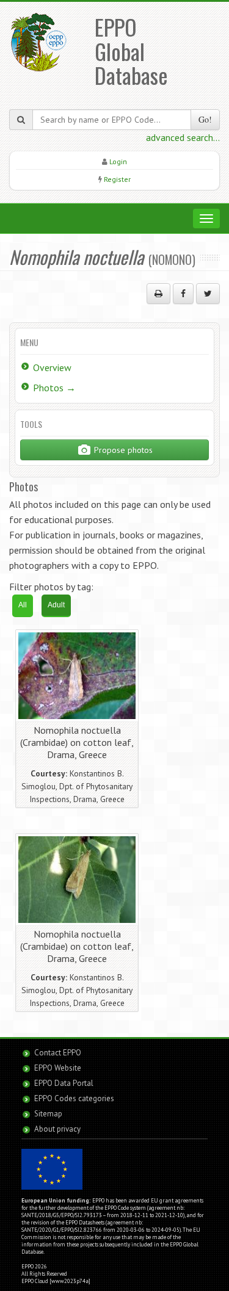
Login (118, 161)
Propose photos (122, 449)
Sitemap (48, 1113)
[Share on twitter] (208, 293)
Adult (56, 605)
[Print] (158, 293)
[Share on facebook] (183, 293)
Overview (52, 367)
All (22, 605)
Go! (205, 119)
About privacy (57, 1129)
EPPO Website (57, 1068)
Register (117, 179)
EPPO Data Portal (63, 1083)
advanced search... (183, 137)
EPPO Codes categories (74, 1098)
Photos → (54, 388)
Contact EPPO (57, 1052)
